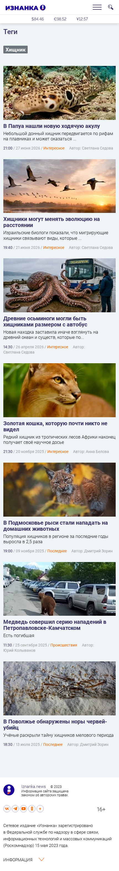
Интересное (53, 148)
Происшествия (63, 645)
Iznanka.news (33, 786)
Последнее (57, 550)
